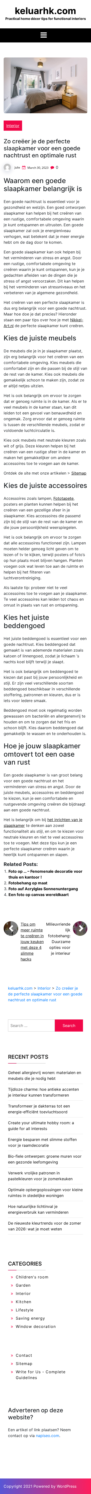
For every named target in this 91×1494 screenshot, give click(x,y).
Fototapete (63, 498)
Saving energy (30, 1318)
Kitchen (23, 1301)
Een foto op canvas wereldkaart (38, 894)
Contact (24, 1355)
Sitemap (78, 473)
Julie (17, 167)
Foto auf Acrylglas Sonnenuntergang (43, 888)
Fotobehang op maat (27, 882)
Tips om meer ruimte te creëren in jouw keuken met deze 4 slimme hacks (32, 941)
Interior (12, 125)
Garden (23, 1285)
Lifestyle (24, 1310)
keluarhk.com (45, 10)
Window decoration (36, 1326)
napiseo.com (47, 1435)
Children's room (32, 1277)
